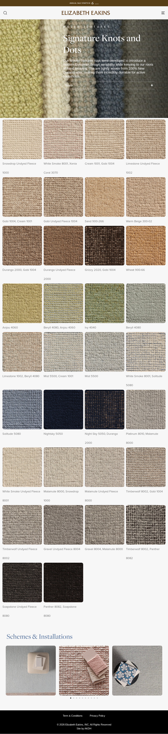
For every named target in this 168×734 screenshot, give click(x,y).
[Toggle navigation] (138, 12)
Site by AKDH (84, 728)
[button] (5, 13)
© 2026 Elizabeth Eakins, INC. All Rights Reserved (84, 724)
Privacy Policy (97, 715)
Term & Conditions (73, 715)
